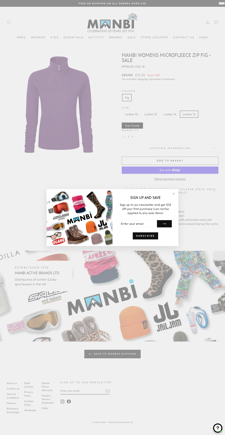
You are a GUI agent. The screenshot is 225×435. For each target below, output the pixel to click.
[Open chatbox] (217, 428)
